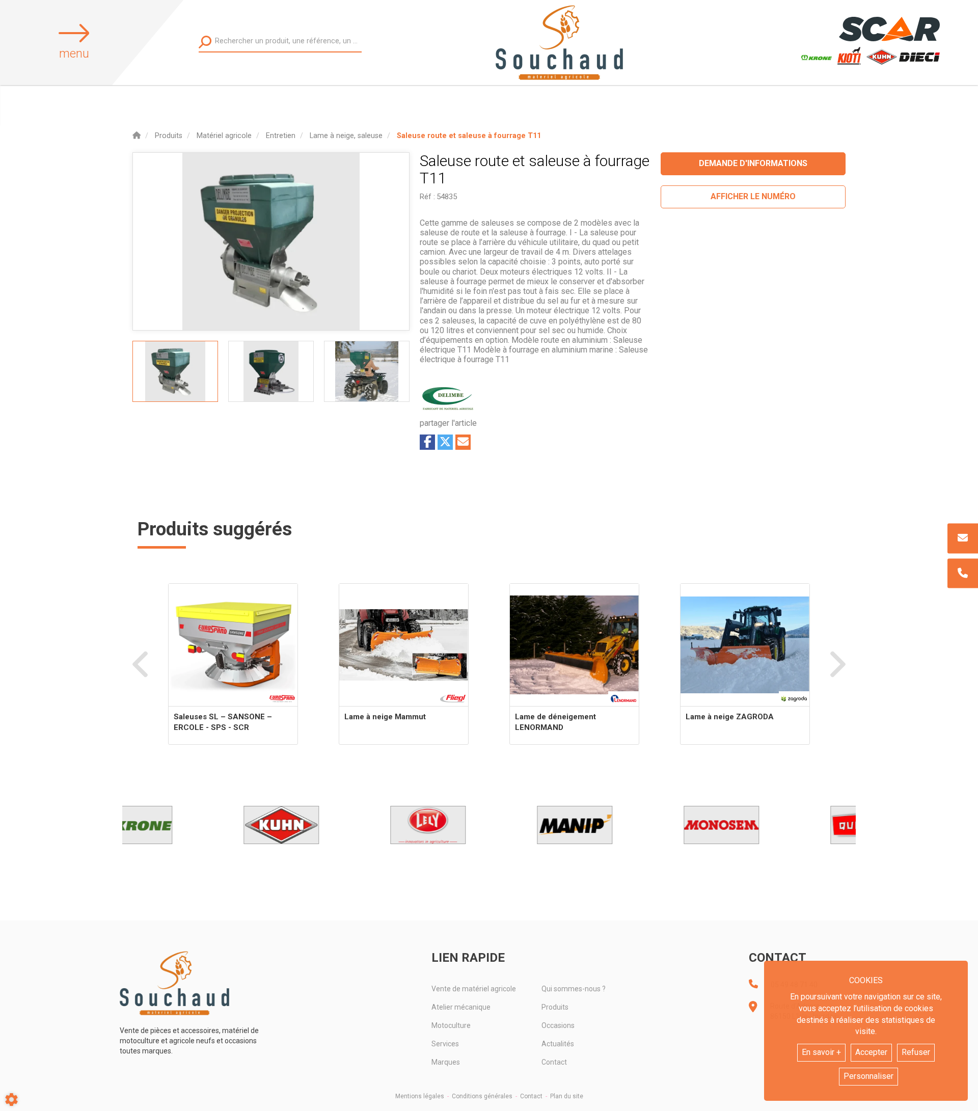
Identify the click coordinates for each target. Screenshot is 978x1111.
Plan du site (566, 1096)
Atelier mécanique (461, 1007)
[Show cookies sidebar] (11, 1099)
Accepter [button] (871, 1052)
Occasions (558, 1025)
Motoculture (451, 1025)
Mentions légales (419, 1096)
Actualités (557, 1044)
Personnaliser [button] (868, 1076)
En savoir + (821, 1052)
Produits (554, 1007)
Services (445, 1044)
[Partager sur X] (445, 442)
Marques (445, 1062)
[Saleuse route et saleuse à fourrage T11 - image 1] (175, 371)
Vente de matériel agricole (473, 989)
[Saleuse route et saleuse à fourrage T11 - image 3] (367, 371)
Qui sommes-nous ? (573, 989)
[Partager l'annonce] (463, 442)
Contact (554, 1062)
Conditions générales (482, 1096)
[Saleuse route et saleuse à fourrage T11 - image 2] (271, 371)
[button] (469, 135)
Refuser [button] (916, 1052)
